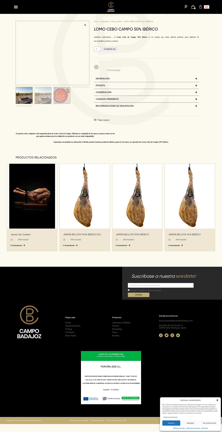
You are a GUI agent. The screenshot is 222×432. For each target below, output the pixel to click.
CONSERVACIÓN (103, 108)
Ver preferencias (209, 423)
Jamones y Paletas (121, 339)
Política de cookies (179, 428)
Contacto (69, 348)
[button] (217, 400)
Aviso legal (204, 428)
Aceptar (171, 423)
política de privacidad (150, 306)
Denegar (190, 423)
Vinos (114, 348)
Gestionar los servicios (170, 417)
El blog (68, 345)
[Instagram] (172, 352)
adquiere (32, 150)
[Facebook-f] (161, 352)
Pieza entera (116, 21)
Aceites (115, 352)
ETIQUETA (100, 102)
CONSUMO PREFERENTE (107, 115)
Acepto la (145, 306)
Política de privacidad (193, 428)
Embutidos (104, 21)
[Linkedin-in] (178, 352)
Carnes (115, 342)
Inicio (96, 21)
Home (68, 339)
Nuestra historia (72, 342)
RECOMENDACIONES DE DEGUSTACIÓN (115, 122)
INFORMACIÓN (102, 76)
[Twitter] (166, 352)
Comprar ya (109, 49)
